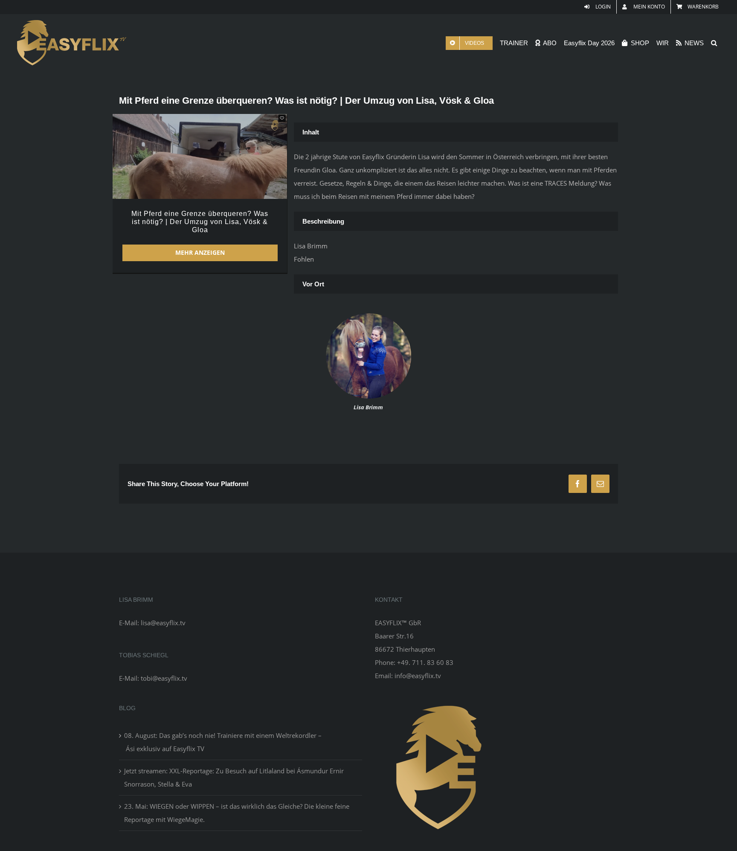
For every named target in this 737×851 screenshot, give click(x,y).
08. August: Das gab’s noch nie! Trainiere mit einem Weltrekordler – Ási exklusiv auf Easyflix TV (223, 742)
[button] (714, 43)
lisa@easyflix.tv (163, 622)
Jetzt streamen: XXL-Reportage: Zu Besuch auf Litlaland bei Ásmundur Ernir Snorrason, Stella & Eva (234, 777)
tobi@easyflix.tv (164, 678)
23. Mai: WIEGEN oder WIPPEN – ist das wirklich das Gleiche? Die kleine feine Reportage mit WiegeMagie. (236, 813)
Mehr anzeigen (200, 252)
